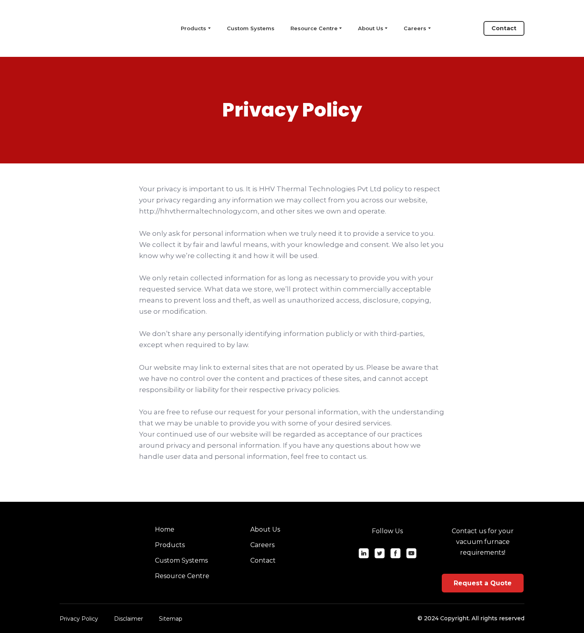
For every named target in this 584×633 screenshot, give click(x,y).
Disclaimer (128, 618)
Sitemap (170, 618)
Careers (415, 28)
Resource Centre (314, 28)
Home (164, 529)
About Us (370, 28)
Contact (263, 560)
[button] (503, 28)
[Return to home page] (95, 28)
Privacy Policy (79, 618)
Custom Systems (251, 28)
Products (170, 545)
